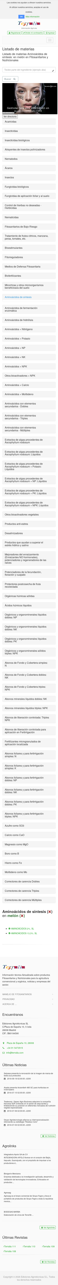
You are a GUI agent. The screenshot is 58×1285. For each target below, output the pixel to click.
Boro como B (12, 853)
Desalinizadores (14, 533)
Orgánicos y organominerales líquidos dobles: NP (25, 616)
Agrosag (7, 1192)
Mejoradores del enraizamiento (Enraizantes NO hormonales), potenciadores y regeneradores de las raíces (25, 558)
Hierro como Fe (13, 863)
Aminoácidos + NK (15, 357)
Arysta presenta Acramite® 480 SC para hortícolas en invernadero (26, 1088)
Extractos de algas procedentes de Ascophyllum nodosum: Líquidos (24, 453)
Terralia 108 (10, 1251)
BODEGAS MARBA (12, 1211)
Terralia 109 (49, 1246)
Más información (33, 16)
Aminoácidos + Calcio (17, 385)
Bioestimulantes (13, 248)
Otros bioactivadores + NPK (20, 375)
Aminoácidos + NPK (16, 366)
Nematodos (11, 159)
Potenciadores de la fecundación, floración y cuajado (23, 573)
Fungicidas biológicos (17, 186)
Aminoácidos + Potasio (17, 338)
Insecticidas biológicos (17, 140)
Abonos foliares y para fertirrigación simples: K (24, 767)
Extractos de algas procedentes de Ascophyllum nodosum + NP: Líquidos (26, 480)
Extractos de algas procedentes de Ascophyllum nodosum (24, 441)
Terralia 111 (10, 1246)
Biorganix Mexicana (12, 1173)
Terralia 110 (29, 1246)
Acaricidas (10, 121)
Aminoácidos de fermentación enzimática (21, 309)
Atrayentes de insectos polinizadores (25, 149)
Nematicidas (12, 217)
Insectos (9, 177)
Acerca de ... (9, 1004)
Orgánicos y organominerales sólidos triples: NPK (25, 652)
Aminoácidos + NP (15, 348)
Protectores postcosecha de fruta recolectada (23, 585)
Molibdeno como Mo (16, 872)
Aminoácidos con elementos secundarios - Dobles (20, 405)
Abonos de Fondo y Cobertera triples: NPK (25, 688)
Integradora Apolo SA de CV (16, 1154)
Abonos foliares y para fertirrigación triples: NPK (24, 815)
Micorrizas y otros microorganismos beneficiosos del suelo (24, 286)
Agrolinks (9, 1145)
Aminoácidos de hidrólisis (19, 320)
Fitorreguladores (14, 257)
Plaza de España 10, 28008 (20, 1042)
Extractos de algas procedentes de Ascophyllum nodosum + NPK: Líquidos (26, 504)
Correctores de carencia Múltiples (23, 900)
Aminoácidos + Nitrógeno (19, 329)
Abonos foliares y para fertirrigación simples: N (24, 755)
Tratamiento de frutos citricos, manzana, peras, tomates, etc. (26, 237)
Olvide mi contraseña (34, 32)
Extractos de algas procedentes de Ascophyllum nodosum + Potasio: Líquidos (24, 466)
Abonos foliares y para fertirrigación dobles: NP (24, 779)
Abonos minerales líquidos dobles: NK (26, 699)
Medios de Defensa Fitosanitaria (22, 266)
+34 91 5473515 (14, 1047)
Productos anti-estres (16, 524)
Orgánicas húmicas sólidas (19, 596)
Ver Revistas (49, 1261)
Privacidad (8, 999)
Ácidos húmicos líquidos (18, 605)
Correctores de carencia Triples (22, 891)
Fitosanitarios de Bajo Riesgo (21, 226)
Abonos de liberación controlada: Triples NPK (27, 719)
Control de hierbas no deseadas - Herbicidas (23, 206)
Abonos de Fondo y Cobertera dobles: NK (26, 676)
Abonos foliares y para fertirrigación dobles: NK (24, 791)
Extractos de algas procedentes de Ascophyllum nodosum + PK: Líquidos (26, 492)
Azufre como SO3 (14, 825)
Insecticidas (11, 131)
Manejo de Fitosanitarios (17, 994)
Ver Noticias (50, 1136)
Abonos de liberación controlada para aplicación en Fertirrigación (25, 731)
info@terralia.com (15, 1052)
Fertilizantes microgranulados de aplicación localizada (23, 743)
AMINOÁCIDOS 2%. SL (22, 928)
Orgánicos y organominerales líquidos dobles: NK (25, 628)
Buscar (7, 78)
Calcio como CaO (14, 835)
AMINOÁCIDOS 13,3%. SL (24, 933)
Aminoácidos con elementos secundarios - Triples (20, 417)
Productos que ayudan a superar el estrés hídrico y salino (24, 544)
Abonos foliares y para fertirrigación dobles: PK (24, 803)
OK (21, 16)
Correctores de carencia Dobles (22, 881)
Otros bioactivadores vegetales (22, 514)
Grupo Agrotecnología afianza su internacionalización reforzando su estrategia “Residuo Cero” (26, 1120)
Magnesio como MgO (16, 844)
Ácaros (9, 168)
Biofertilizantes (13, 275)
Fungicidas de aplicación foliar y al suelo (27, 196)
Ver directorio (10, 116)
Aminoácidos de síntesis (18, 297)
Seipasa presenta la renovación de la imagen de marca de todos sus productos (28, 1074)
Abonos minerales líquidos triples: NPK (26, 708)
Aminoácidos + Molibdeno (19, 394)
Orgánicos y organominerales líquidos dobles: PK (25, 640)
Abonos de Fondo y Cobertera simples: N (26, 664)
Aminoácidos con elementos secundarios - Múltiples (20, 429)
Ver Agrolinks (49, 1227)
